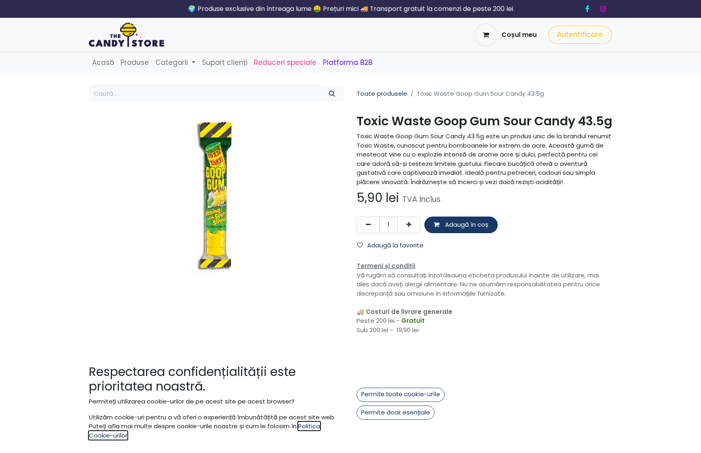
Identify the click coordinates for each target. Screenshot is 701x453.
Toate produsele (382, 93)
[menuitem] (103, 62)
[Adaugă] (408, 225)
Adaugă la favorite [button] (395, 245)
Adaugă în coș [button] (465, 224)
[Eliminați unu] (368, 225)
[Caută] (332, 94)
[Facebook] (587, 9)
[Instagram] (603, 9)
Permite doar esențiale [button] (395, 412)
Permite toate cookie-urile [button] (400, 394)
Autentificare (580, 34)
